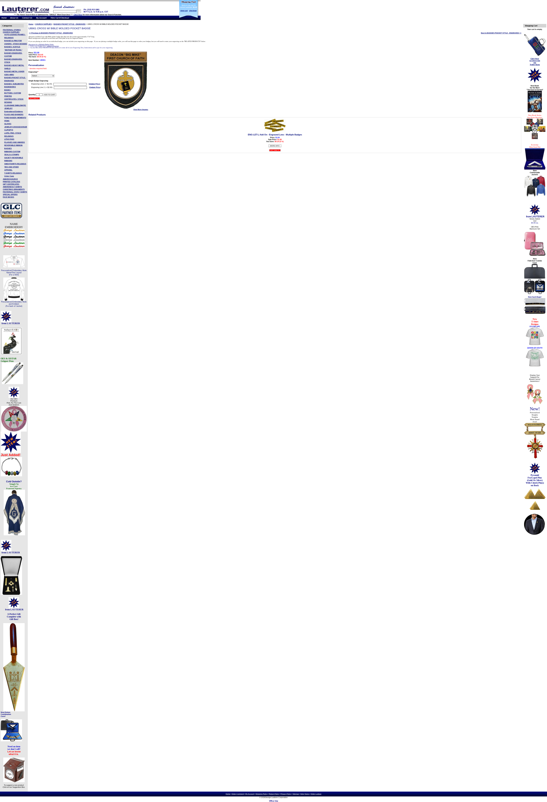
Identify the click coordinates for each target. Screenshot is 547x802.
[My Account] (41, 19)
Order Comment (238, 794)
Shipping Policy (261, 794)
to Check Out (534, 61)
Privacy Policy (285, 794)
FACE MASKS (8, 197)
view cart (184, 11)
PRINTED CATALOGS (11, 182)
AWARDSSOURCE (10, 179)
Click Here (78, 15)
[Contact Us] (27, 19)
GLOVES (7, 124)
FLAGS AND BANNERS (13, 115)
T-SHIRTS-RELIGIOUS (13, 173)
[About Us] (14, 19)
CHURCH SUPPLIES (11, 32)
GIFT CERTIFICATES (11, 184)
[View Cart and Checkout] (60, 19)
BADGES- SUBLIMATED (14, 84)
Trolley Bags (535, 65)
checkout (193, 11)
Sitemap (296, 794)
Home (30, 24)
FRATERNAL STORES (12, 30)
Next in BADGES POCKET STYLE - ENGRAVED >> (501, 33)
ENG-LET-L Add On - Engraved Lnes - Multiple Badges (275, 134)
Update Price (94, 84)
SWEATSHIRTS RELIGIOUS (15, 164)
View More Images (140, 110)
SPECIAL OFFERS (10, 195)
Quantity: (32, 95)
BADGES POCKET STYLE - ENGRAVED (69, 24)
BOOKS (7, 90)
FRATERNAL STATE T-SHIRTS (15, 192)
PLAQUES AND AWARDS (14, 142)
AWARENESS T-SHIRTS (12, 187)
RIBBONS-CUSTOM (12, 152)
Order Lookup (316, 794)
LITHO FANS (9, 139)
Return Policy (274, 794)
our (534, 63)
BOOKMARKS (10, 87)
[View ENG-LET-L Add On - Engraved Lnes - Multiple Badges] (275, 147)
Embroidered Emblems (13, 112)
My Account (249, 794)
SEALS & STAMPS (11, 155)
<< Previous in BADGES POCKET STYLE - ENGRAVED (51, 33)
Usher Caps (9, 176)
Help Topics (304, 794)
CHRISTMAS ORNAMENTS (14, 189)
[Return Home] (4, 19)
